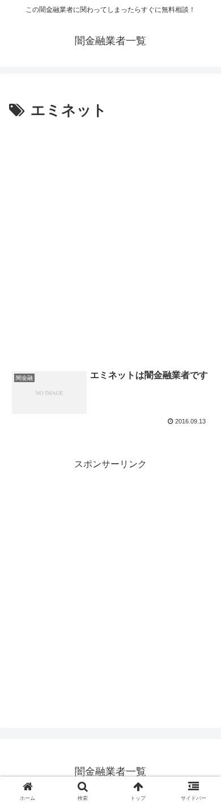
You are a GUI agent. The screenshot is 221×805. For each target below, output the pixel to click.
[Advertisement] (110, 239)
